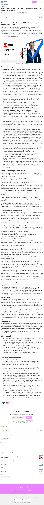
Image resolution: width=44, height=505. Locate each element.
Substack (15, 502)
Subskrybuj (34, 1)
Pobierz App (27, 499)
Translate (3, 6)
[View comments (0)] (6, 17)
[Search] (42, 453)
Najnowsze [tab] (7, 452)
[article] (22, 458)
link (9, 402)
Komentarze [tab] (4, 438)
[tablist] (6, 439)
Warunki (22, 496)
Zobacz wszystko (5, 477)
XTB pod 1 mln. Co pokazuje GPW (9, 463)
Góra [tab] (2, 452)
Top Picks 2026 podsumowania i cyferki (10, 456)
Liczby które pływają (5, 457)
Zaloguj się (40, 1)
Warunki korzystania (29, 420)
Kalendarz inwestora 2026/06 (8, 470)
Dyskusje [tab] (11, 452)
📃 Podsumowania (5, 4)
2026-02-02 (3, 471)
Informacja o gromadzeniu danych (31, 496)
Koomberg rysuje (4, 464)
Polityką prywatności (25, 422)
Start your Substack (19, 499)
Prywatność (18, 496)
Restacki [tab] (9, 438)
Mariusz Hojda (6, 458)
